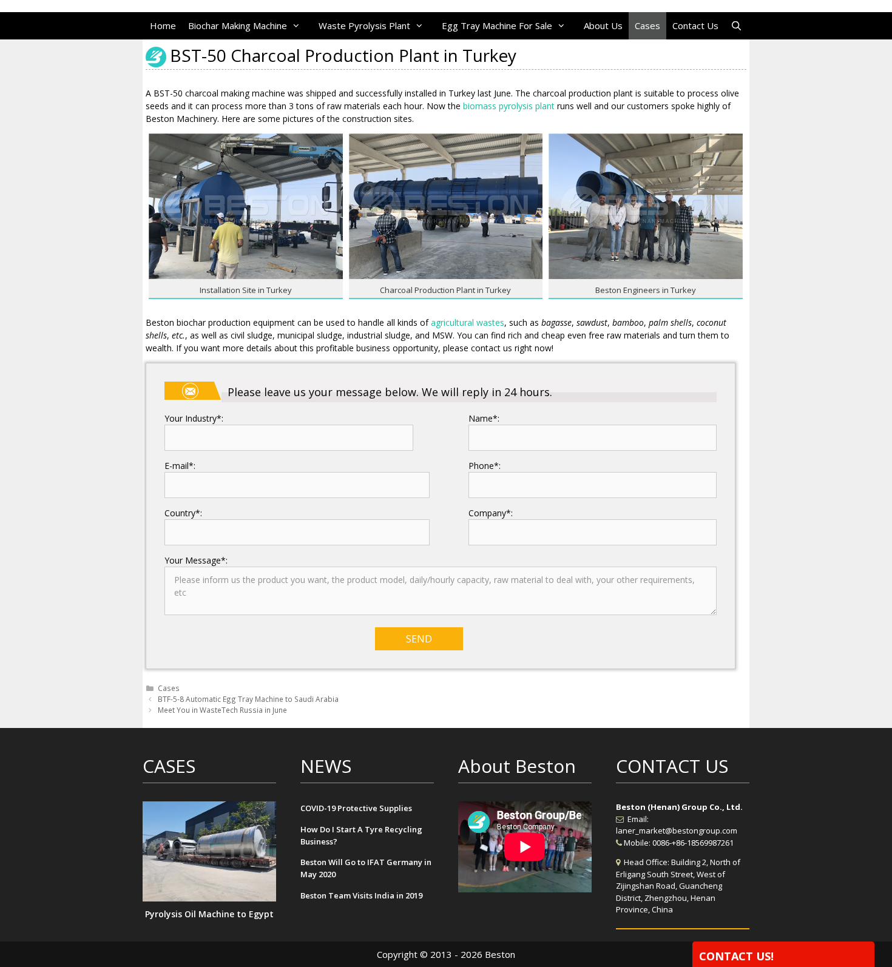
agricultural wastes (467, 322)
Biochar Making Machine (237, 25)
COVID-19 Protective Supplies (356, 808)
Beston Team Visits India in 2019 (361, 895)
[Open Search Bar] (736, 25)
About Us (603, 25)
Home (163, 25)
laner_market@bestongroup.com (676, 830)
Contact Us (695, 25)
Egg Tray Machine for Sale (497, 25)
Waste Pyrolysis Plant (364, 25)
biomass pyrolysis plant (509, 106)
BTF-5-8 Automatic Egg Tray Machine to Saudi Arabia (248, 699)
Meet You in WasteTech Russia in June (222, 710)
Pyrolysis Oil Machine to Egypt (209, 914)
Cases (647, 25)
